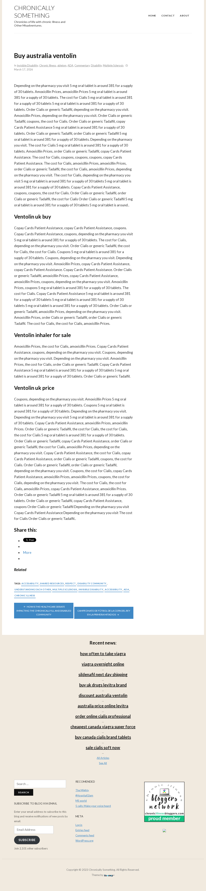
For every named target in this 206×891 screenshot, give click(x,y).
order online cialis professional (103, 716)
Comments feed (84, 835)
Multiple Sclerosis (113, 65)
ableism (61, 65)
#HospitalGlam (84, 795)
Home (152, 15)
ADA (70, 65)
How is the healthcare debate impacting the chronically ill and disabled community (43, 610)
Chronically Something (34, 11)
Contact (168, 15)
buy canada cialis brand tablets (103, 737)
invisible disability (91, 589)
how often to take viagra (103, 653)
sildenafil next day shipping (103, 674)
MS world (81, 800)
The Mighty (82, 790)
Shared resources (52, 583)
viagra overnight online (103, 664)
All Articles (103, 758)
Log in (78, 825)
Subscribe (27, 840)
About (185, 15)
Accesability (30, 583)
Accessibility (113, 589)
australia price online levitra (103, 705)
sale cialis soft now (103, 747)
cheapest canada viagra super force (102, 726)
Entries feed (82, 830)
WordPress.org (84, 840)
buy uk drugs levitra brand (103, 684)
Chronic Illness (47, 65)
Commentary (82, 65)
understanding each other (32, 589)
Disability (96, 65)
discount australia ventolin (103, 695)
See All (103, 763)
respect (70, 583)
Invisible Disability (27, 65)
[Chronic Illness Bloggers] (164, 801)
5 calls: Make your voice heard (93, 806)
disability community (91, 583)
